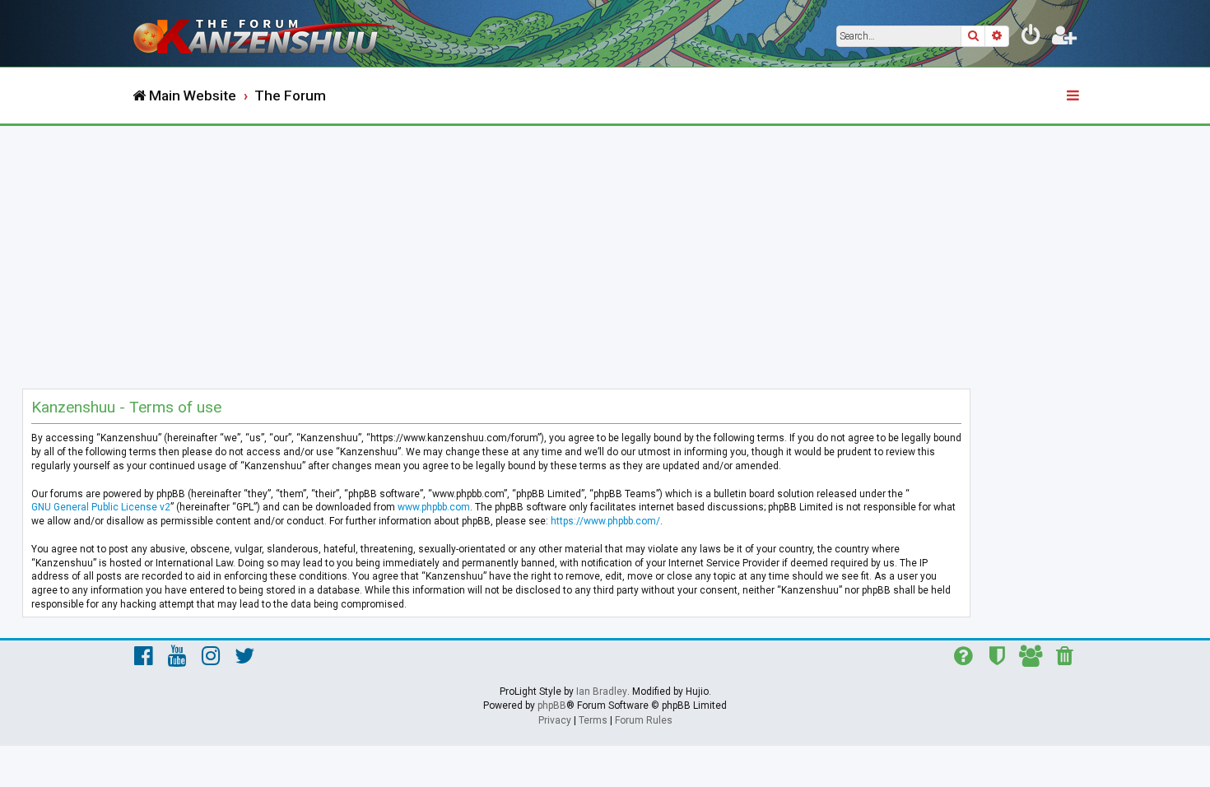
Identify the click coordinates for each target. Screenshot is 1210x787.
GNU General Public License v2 (100, 507)
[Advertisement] (605, 249)
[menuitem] (1031, 38)
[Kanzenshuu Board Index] (267, 33)
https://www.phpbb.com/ (605, 521)
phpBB (552, 705)
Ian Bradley (601, 691)
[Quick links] (1074, 96)
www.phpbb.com (434, 507)
